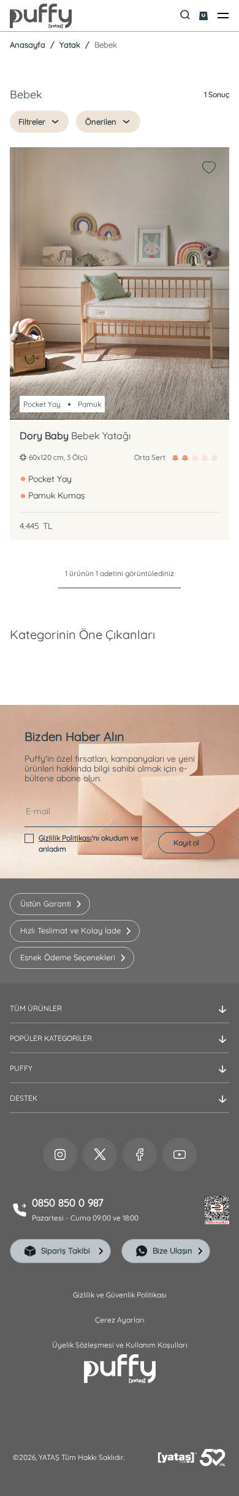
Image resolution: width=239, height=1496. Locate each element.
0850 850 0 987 (68, 1203)
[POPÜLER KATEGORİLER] (119, 1048)
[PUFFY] (119, 1078)
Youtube (179, 1154)
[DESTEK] (119, 1108)
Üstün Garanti (45, 903)
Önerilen (100, 121)
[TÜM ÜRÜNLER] (119, 1018)
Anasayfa (27, 44)
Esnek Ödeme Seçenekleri (67, 957)
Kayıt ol (186, 842)
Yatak (68, 44)
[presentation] (119, 767)
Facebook (140, 1154)
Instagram (60, 1154)
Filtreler (31, 121)
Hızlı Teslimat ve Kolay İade (70, 930)
